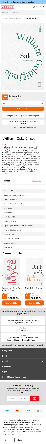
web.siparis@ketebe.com (31, 338)
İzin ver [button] (20, 440)
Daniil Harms (29, 293)
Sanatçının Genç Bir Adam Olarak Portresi (11, 289)
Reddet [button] (8, 440)
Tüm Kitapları (36, 181)
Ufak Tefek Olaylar (33, 288)
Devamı (5, 174)
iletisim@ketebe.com (30, 340)
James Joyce (6, 293)
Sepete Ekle (23, 109)
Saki (4, 144)
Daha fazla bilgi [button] (9, 435)
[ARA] (42, 12)
